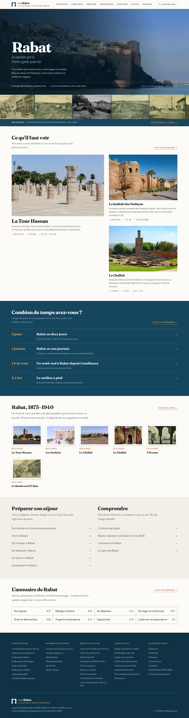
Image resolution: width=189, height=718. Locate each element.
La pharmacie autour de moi (59, 648)
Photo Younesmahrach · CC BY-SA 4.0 (159, 86)
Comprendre (107, 4)
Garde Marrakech (54, 661)
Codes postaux (20, 643)
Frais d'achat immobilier (91, 678)
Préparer (91, 4)
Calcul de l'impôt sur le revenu (94, 648)
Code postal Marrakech (23, 661)
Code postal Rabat (20, 657)
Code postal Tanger (21, 669)
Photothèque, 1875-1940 (160, 669)
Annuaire (147, 4)
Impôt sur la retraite (123, 657)
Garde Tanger (52, 669)
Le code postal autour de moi (25, 648)
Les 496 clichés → (167, 408)
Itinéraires (77, 4)
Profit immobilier (88, 674)
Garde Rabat (52, 657)
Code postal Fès (19, 665)
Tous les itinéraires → (165, 322)
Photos (135, 4)
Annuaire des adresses (159, 674)
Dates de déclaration (124, 669)
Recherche (119, 678)
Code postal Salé (20, 674)
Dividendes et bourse (124, 653)
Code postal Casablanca (23, 653)
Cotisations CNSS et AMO (92, 661)
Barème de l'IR (87, 657)
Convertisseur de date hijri (127, 674)
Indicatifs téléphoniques (23, 678)
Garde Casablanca (54, 653)
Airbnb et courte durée (125, 665)
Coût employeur (88, 665)
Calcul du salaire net (89, 653)
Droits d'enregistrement (125, 661)
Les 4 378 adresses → (166, 590)
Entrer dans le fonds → (164, 122)
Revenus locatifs (88, 669)
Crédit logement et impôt (126, 648)
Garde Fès (50, 665)
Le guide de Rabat (158, 643)
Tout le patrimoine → (165, 148)
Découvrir (62, 4)
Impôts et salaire (90, 643)
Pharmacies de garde (57, 643)
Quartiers (122, 4)
